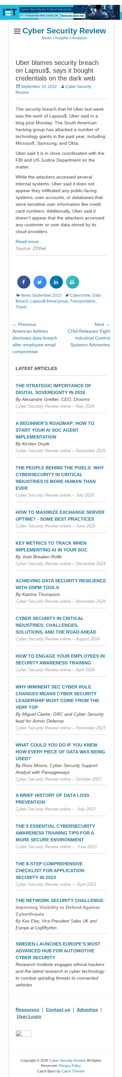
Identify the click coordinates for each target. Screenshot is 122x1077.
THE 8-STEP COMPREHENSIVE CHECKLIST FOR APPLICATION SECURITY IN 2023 (50, 870)
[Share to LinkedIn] (56, 286)
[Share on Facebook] (23, 286)
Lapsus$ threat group (49, 301)
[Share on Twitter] (40, 286)
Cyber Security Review (64, 30)
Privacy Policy (70, 1066)
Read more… (29, 241)
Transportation (83, 301)
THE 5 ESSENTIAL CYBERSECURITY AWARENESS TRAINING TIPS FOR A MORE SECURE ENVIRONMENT (55, 832)
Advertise (87, 1009)
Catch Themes (73, 1071)
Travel (21, 307)
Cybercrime (80, 295)
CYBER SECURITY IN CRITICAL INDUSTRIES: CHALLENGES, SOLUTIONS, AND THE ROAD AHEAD (56, 625)
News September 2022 (41, 295)
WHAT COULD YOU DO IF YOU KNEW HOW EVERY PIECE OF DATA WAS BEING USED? (60, 751)
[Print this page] (72, 286)
